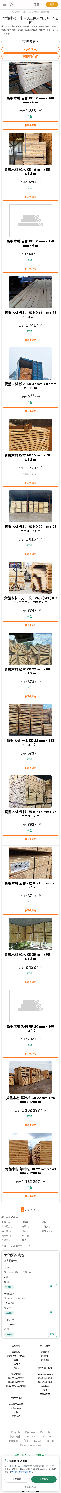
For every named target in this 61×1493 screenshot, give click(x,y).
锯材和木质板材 (45, 1382)
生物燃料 (45, 1386)
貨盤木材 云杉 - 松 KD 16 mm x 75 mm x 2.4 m (30, 315)
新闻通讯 (45, 1356)
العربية (37, 1440)
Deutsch (45, 1432)
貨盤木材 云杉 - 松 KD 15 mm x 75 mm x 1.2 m (30, 814)
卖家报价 (16, 1352)
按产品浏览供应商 (16, 1378)
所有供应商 (16, 1374)
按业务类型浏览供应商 (16, 1386)
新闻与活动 (45, 1346)
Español (31, 1436)
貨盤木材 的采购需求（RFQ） (16, 1245)
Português (12, 1440)
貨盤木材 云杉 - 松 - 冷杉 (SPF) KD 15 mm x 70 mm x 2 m (30, 600)
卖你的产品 (30, 56)
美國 (24, 1240)
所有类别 (16, 12)
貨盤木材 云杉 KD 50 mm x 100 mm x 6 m (30, 100)
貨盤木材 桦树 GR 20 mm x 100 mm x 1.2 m (30, 1028)
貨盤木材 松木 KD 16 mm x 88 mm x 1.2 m (30, 172)
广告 (16, 1412)
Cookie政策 (17, 1472)
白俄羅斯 (5, 1226)
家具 (45, 1390)
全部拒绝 (17, 1479)
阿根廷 (25, 1222)
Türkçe (50, 1440)
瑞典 (44, 1222)
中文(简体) (15, 1436)
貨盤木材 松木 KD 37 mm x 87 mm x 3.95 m (30, 386)
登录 (52, 4)
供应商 (16, 1368)
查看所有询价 (12, 1260)
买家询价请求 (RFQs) (16, 1356)
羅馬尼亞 (46, 1231)
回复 (52, 1286)
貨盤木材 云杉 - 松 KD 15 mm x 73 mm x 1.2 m (30, 885)
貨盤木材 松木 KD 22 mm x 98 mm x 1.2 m (30, 671)
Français (46, 1436)
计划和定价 (16, 1408)
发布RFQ (16, 1364)
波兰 (24, 1236)
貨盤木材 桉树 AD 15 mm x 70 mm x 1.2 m (30, 457)
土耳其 (45, 1226)
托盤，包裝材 (28, 12)
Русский (30, 1432)
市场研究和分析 (45, 1368)
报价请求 (30, 49)
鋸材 (37, 12)
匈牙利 (4, 1236)
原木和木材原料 (45, 1378)
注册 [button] (36, 4)
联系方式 (16, 1416)
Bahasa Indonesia (30, 1445)
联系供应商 (30, 125)
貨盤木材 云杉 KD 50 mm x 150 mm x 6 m (30, 243)
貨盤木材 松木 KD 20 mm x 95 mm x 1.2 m (30, 957)
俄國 (3, 1222)
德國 (24, 1226)
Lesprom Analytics (45, 1374)
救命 (24, 1455)
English (15, 1432)
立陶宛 (4, 1240)
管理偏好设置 (30, 1487)
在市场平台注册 (16, 1404)
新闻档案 (45, 1360)
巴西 (24, 1231)
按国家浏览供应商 (16, 1382)
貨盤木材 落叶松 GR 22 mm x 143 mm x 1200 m (30, 1171)
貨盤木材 (45, 12)
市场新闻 (45, 1352)
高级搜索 (29, 42)
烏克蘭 (4, 1231)
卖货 (16, 1360)
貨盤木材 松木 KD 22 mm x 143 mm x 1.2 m (30, 743)
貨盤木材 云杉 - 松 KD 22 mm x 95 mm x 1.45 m (30, 529)
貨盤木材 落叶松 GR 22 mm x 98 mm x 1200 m (30, 1100)
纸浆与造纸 (45, 1394)
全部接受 (44, 1479)
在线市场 (16, 1346)
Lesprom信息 (16, 1398)
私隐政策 (28, 1472)
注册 (16, 1455)
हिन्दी (26, 1440)
